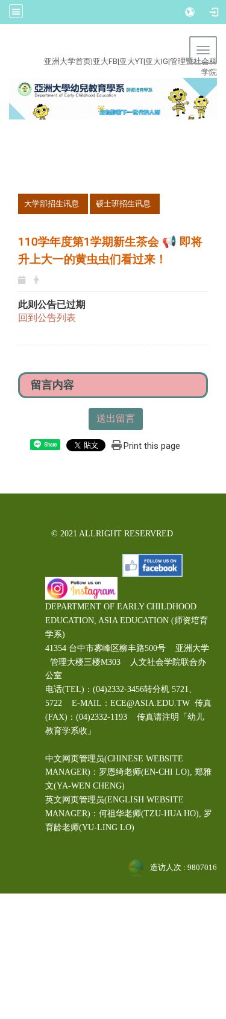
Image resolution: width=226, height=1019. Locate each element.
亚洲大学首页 (67, 61)
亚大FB (105, 61)
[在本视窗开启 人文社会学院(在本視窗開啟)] (113, 98)
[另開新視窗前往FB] (152, 564)
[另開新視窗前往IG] (81, 587)
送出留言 (115, 418)
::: (105, 47)
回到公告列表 (47, 317)
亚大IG (156, 61)
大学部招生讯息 (51, 203)
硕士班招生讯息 (123, 203)
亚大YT (131, 61)
